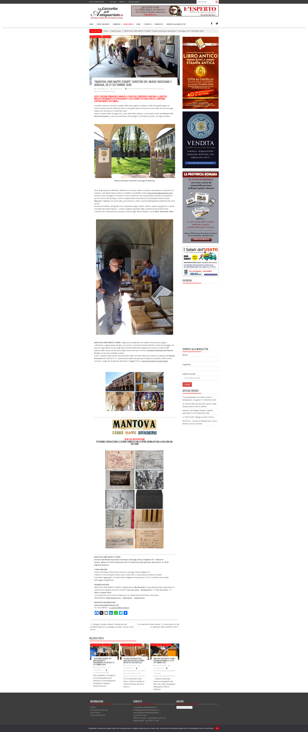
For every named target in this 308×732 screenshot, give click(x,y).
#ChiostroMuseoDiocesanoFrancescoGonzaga (145, 89)
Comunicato (117, 89)
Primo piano (107, 645)
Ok (217, 728)
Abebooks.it (127, 598)
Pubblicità (159, 24)
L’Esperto (147, 24)
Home (91, 24)
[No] (305, 728)
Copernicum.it (139, 598)
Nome (185, 355)
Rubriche (116, 24)
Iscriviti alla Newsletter (176, 24)
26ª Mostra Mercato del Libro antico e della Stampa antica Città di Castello (133, 660)
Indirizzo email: (189, 374)
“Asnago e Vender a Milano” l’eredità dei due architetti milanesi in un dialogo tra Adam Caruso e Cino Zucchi (112, 627)
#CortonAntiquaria (101, 673)
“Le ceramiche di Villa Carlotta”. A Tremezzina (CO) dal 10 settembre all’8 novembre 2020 (158, 625)
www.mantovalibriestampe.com (159, 193)
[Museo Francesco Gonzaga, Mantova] (149, 401)
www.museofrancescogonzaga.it (154, 361)
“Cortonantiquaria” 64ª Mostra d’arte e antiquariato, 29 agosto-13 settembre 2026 (103, 661)
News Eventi (128, 24)
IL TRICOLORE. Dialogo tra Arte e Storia (198, 417)
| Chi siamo (113, 2)
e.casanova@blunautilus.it (119, 608)
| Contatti (122, 2)
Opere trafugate (103, 24)
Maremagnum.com (113, 598)
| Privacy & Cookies (133, 2)
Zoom (138, 24)
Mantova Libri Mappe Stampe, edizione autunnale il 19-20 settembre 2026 (164, 660)
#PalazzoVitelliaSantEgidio (134, 676)
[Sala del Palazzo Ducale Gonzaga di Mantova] (120, 401)
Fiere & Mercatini (95, 37)
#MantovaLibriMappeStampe (104, 91)
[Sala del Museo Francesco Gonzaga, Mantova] (149, 381)
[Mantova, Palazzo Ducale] (120, 381)
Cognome (187, 364)
